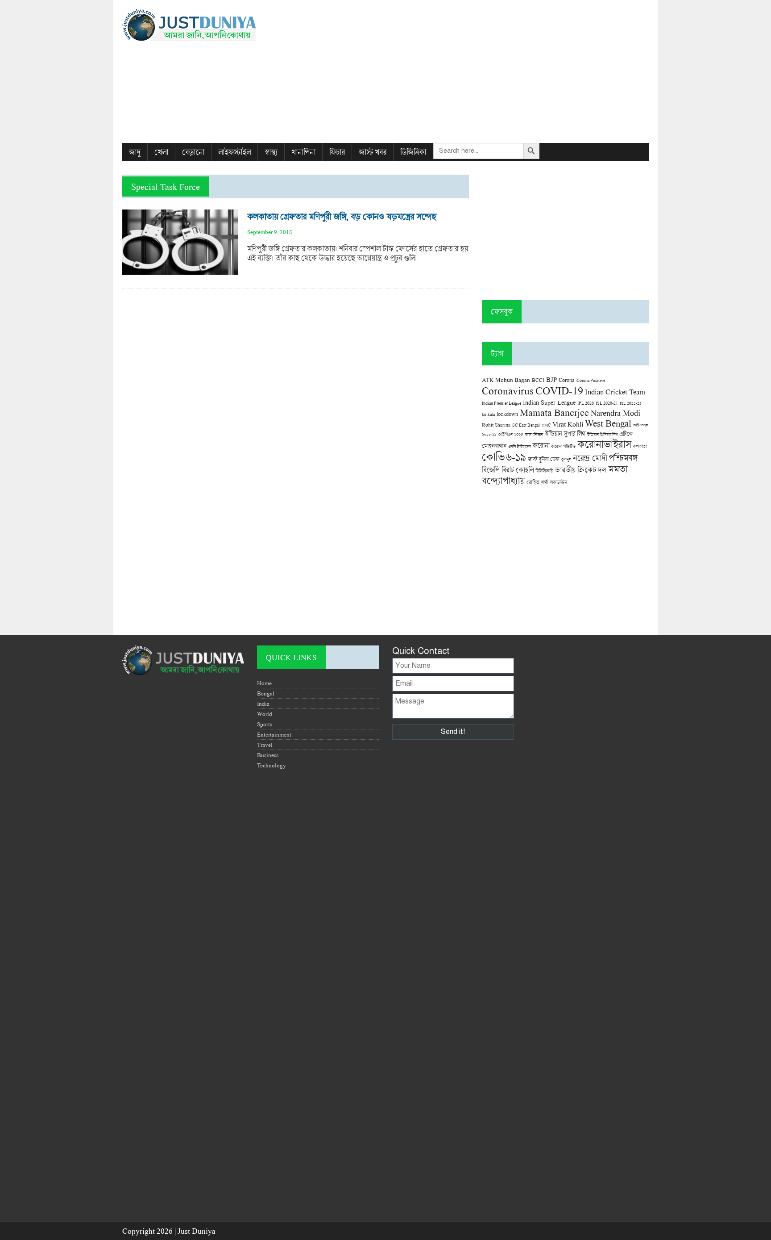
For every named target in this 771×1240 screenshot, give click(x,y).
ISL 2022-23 (631, 403)
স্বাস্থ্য (271, 152)
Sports (264, 724)
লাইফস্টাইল (234, 152)
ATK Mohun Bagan (506, 379)
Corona (567, 380)
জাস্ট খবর (372, 152)
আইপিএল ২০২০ (510, 434)
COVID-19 (559, 390)
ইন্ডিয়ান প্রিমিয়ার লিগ (602, 434)
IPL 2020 (585, 403)
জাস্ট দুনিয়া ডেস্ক (543, 459)
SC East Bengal (526, 425)
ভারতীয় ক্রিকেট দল (580, 469)
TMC (546, 425)
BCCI (538, 380)
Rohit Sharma (496, 424)
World (264, 713)
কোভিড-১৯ (504, 456)
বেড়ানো (193, 152)
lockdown (507, 414)
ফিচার (337, 152)
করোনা (540, 445)
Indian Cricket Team (615, 391)
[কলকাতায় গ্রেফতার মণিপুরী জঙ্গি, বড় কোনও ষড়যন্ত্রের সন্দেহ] (180, 270)
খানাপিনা (303, 152)
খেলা (161, 152)
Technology (271, 765)
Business (267, 754)
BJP (551, 379)
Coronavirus (508, 390)
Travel (265, 744)
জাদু (135, 152)
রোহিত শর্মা (537, 482)
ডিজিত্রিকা (413, 152)
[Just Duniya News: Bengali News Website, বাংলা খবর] (205, 25)
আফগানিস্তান (534, 434)
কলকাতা (640, 446)
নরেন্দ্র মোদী (590, 458)
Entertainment (274, 734)
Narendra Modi (615, 413)
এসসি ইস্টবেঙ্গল (519, 446)
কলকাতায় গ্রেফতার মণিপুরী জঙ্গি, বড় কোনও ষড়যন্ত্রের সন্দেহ (341, 216)
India (263, 703)
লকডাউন (558, 482)
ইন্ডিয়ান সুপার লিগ (565, 433)
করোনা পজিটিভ (563, 446)
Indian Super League (549, 402)
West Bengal (608, 423)
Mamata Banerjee (554, 412)
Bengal (265, 693)
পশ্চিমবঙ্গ (623, 457)
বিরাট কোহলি (518, 470)
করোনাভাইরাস (604, 444)
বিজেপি (491, 469)
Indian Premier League (501, 403)
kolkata (488, 414)
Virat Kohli (567, 424)
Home (264, 683)
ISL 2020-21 (607, 403)
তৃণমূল (566, 459)
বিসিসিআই (544, 470)
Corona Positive (590, 380)
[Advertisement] (475, 71)
